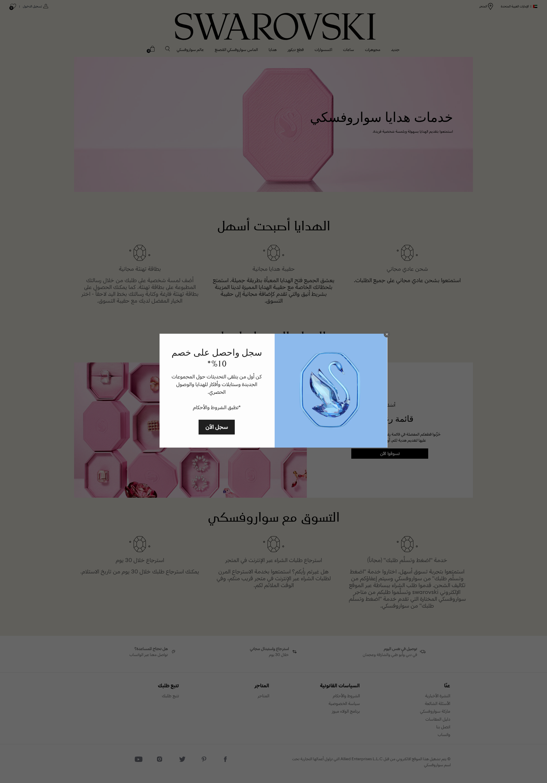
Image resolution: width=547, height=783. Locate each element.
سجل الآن (216, 426)
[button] (387, 334)
